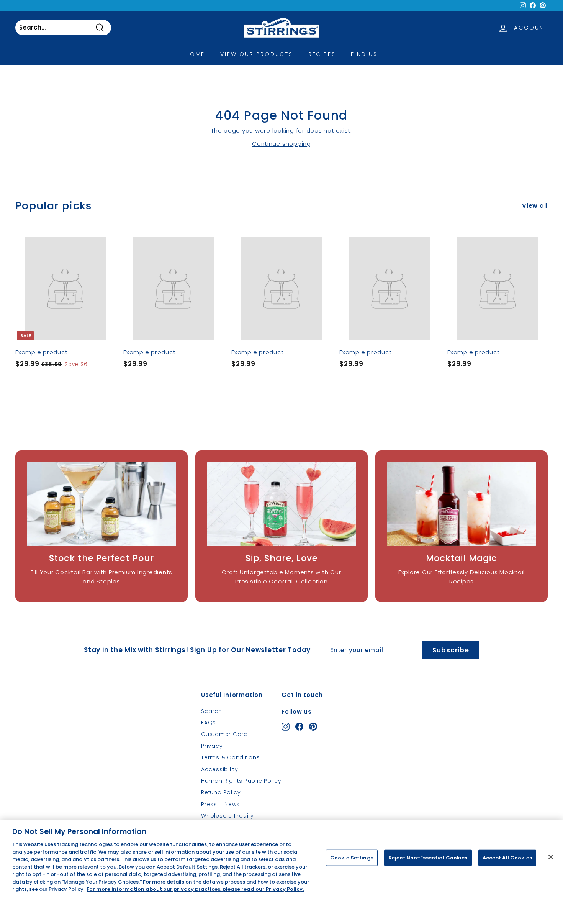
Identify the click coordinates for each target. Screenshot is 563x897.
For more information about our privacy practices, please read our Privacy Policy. (195, 889)
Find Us (364, 54)
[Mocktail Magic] (461, 504)
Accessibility (219, 769)
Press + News (220, 804)
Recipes (322, 54)
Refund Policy (221, 792)
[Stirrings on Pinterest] (313, 726)
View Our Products (256, 54)
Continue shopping (281, 144)
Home (195, 54)
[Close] (550, 857)
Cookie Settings (351, 857)
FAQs (208, 722)
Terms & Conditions (230, 757)
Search (211, 711)
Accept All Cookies (507, 857)
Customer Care (224, 734)
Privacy (212, 746)
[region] (281, 858)
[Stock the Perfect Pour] (101, 504)
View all (535, 206)
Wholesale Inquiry (227, 816)
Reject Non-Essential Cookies (428, 857)
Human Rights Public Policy (241, 781)
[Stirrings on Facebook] (299, 726)
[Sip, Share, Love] (281, 504)
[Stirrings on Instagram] (286, 726)
